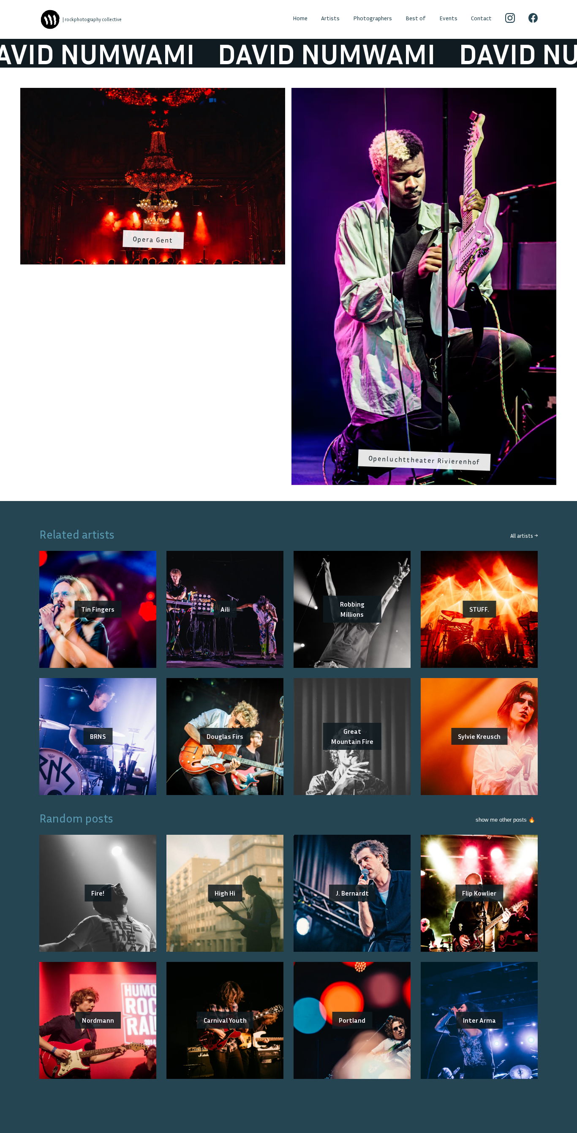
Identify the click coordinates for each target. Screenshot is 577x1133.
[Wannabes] (50, 19)
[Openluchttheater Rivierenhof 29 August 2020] (423, 93)
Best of (416, 18)
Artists (330, 18)
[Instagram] (510, 19)
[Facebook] (533, 19)
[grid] (288, 289)
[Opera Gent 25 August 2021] (152, 93)
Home (300, 18)
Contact (481, 18)
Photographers (372, 18)
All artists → (524, 536)
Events (448, 18)
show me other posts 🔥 (505, 820)
